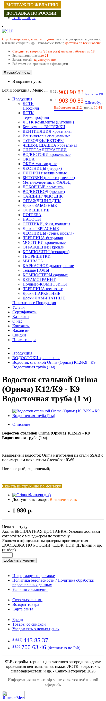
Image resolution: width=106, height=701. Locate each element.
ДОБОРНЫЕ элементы (43, 187)
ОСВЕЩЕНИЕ (36, 210)
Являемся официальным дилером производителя (45, 540)
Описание (21, 424)
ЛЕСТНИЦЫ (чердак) (42, 168)
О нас (17, 321)
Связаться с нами (27, 600)
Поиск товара (24, 340)
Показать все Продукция (34, 302)
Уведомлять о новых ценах (35, 629)
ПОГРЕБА (32, 214)
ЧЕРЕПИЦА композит (43, 289)
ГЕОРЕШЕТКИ (37, 256)
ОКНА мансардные (40, 164)
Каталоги (20, 316)
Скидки (19, 335)
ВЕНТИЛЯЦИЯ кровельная (47, 131)
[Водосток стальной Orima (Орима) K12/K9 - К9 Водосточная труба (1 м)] (58, 415)
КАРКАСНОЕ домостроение (48, 265)
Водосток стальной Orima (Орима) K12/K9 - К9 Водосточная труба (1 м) (53, 364)
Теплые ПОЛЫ (36, 270)
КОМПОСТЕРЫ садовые (45, 275)
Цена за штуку (15, 527)
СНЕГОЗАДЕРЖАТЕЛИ (45, 150)
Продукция (22, 99)
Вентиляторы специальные (46, 136)
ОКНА (29, 159)
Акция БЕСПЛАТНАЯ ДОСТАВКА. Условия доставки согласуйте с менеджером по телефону (51, 533)
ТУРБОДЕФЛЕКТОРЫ (43, 140)
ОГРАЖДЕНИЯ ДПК (42, 201)
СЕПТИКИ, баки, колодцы (46, 224)
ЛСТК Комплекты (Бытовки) (48, 122)
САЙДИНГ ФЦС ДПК (43, 196)
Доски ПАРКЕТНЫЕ (41, 293)
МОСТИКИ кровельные (44, 242)
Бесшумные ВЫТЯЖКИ (44, 127)
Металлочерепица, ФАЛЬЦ (47, 182)
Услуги (18, 307)
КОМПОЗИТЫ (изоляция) (46, 252)
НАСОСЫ (32, 219)
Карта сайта (22, 609)
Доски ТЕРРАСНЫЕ (41, 228)
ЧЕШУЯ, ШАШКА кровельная (50, 145)
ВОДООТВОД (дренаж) (44, 191)
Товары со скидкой (29, 624)
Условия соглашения (30, 589)
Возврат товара (25, 604)
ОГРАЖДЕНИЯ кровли (44, 247)
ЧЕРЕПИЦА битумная (43, 238)
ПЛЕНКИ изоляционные (45, 173)
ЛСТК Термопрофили (36, 115)
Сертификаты (24, 312)
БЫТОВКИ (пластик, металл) (49, 177)
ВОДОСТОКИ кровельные (46, 154)
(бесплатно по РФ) (46, 648)
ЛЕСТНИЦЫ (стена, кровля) (48, 233)
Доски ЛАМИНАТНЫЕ (44, 298)
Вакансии (21, 330)
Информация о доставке (33, 575)
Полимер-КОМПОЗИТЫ (45, 284)
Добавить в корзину (19, 560)
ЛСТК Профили (31, 105)
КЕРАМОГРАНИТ (39, 279)
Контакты (21, 326)
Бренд (17, 619)
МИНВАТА (33, 261)
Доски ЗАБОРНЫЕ (40, 205)
